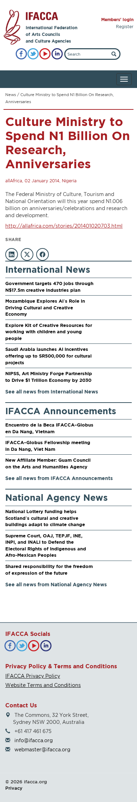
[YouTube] (45, 54)
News (10, 95)
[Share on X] (27, 254)
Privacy (13, 787)
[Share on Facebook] (42, 254)
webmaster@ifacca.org (42, 749)
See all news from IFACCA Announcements (59, 478)
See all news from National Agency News (56, 584)
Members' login (117, 19)
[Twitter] (33, 54)
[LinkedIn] (57, 54)
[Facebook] (21, 54)
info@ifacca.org (33, 740)
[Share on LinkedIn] (11, 254)
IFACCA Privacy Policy (32, 675)
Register (124, 26)
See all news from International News (51, 391)
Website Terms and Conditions (43, 685)
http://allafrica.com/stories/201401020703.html (64, 225)
